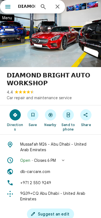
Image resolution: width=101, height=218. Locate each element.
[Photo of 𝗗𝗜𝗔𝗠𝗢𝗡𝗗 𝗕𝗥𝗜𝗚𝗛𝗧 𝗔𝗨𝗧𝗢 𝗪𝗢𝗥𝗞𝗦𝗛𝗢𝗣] (50, 33)
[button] (50, 160)
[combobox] (26, 6)
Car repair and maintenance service (39, 97)
